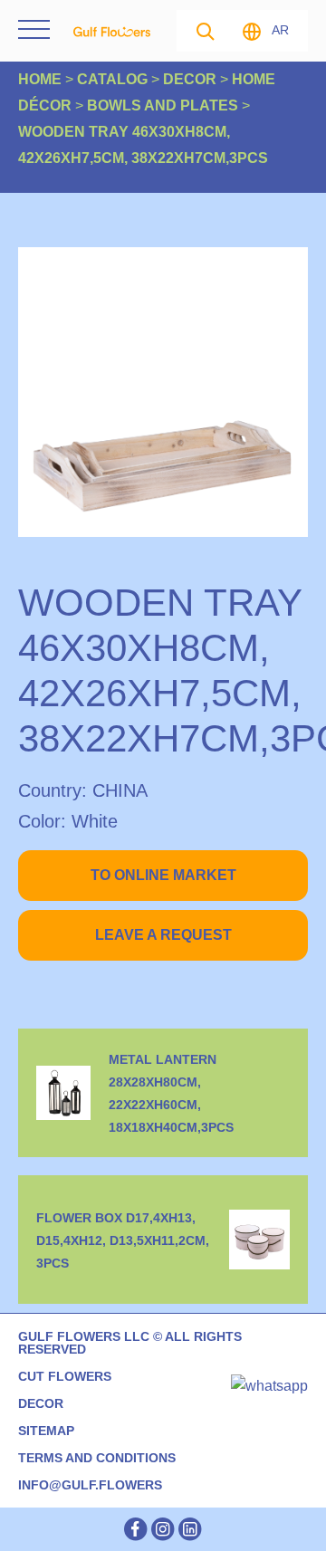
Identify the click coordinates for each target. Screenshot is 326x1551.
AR (281, 30)
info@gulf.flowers (90, 1485)
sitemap (46, 1430)
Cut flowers (64, 1376)
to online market (163, 875)
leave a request (163, 935)
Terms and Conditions (97, 1457)
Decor (40, 1403)
